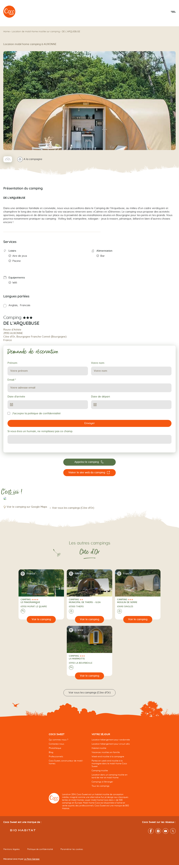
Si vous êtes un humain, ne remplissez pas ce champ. (40, 431)
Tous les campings (100, 786)
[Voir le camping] (41, 619)
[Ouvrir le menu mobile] (173, 11)
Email (12, 380)
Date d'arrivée (16, 396)
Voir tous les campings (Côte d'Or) (73, 508)
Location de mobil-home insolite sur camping (36, 31)
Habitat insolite (99, 748)
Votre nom (97, 363)
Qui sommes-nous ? (58, 740)
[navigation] (68, 751)
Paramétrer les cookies (71, 849)
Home (6, 31)
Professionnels (56, 756)
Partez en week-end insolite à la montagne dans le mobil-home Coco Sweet (109, 763)
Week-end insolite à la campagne (108, 756)
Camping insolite (100, 770)
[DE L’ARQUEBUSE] (9, 12)
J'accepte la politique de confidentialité (36, 413)
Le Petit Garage (32, 859)
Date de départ (100, 396)
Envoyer (89, 423)
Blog (51, 752)
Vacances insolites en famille (106, 752)
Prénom (12, 363)
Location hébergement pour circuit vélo (111, 744)
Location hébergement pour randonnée (111, 740)
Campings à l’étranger (102, 782)
